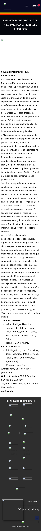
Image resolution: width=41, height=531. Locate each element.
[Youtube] (32, 509)
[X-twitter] (24, 509)
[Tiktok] (37, 509)
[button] (26, 6)
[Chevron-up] (37, 518)
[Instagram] (28, 509)
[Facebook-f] (19, 509)
